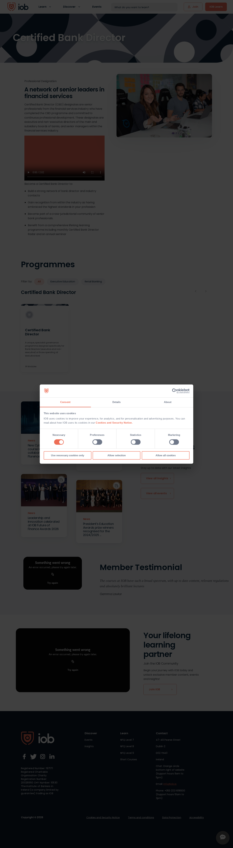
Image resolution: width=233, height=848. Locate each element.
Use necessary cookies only (67, 455)
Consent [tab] (65, 402)
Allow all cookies (166, 455)
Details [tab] (116, 402)
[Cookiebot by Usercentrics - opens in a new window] (175, 390)
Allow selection (116, 455)
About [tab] (167, 402)
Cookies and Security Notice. (114, 422)
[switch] (97, 442)
